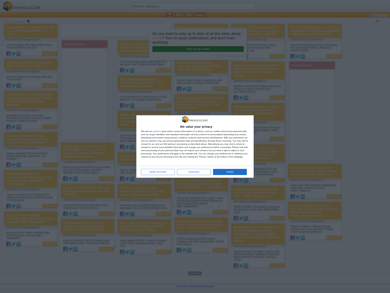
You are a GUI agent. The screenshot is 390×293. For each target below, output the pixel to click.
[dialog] (195, 146)
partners (157, 131)
